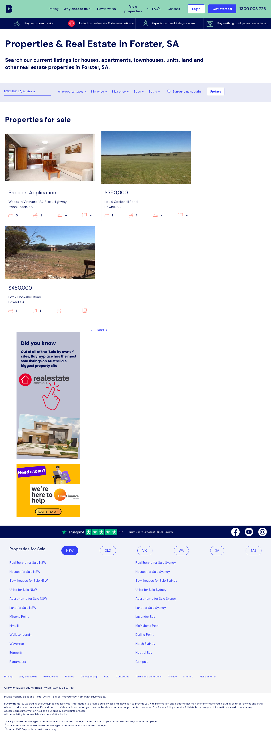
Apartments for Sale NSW (28, 599)
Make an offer (208, 676)
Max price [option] (119, 91)
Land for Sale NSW (23, 608)
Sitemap (188, 676)
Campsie (142, 662)
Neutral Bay (144, 653)
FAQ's (156, 9)
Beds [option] (137, 91)
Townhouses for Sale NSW (29, 581)
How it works (106, 9)
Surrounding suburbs (187, 91)
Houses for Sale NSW (25, 572)
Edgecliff (16, 653)
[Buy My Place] (9, 9)
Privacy (172, 676)
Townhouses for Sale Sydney (156, 581)
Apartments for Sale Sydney (156, 599)
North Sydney (145, 644)
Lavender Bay (145, 617)
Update (215, 91)
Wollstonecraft (21, 635)
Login (196, 9)
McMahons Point (148, 626)
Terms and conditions (149, 676)
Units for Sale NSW (23, 590)
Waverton (17, 644)
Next (101, 330)
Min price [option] (97, 91)
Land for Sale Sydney (151, 608)
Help (106, 676)
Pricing (8, 676)
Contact (174, 9)
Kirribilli (14, 626)
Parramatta (18, 662)
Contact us (122, 676)
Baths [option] (153, 91)
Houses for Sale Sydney (153, 572)
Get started (222, 9)
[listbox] (100, 91)
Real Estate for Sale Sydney (156, 563)
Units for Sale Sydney (151, 590)
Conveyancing (89, 676)
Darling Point (145, 635)
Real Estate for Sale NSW (28, 563)
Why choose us (28, 676)
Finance (69, 676)
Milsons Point (19, 617)
